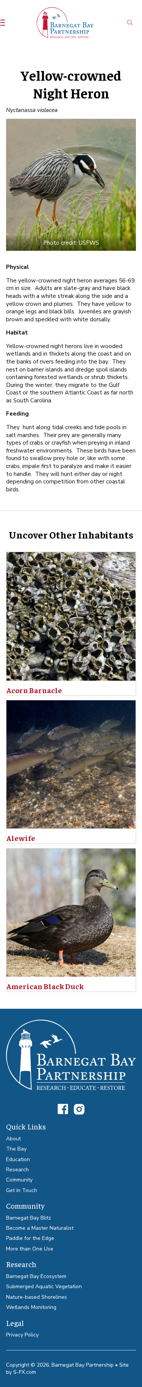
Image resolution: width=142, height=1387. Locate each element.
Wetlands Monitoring (31, 1307)
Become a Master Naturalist (39, 1228)
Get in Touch (21, 1190)
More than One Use (29, 1248)
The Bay (16, 1148)
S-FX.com (24, 1372)
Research (17, 1169)
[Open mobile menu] (2, 23)
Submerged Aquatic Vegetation (44, 1286)
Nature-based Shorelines (36, 1297)
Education (18, 1159)
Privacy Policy (22, 1334)
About (13, 1138)
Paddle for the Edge (30, 1238)
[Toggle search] (130, 22)
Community (19, 1179)
